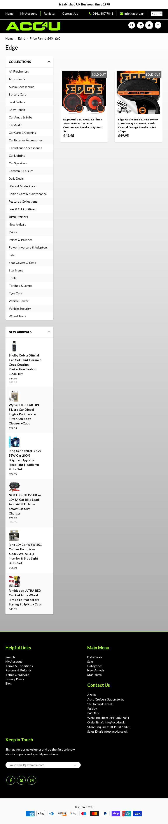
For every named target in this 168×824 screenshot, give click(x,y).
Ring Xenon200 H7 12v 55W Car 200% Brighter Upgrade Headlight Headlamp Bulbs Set (25, 460)
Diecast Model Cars (22, 186)
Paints (13, 232)
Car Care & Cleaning (22, 132)
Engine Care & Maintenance (28, 194)
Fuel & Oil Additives (22, 209)
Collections (20, 62)
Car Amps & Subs (20, 117)
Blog (8, 683)
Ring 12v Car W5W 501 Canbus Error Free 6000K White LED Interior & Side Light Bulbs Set (25, 554)
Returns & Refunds (18, 670)
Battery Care (17, 94)
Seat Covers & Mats (22, 262)
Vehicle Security (20, 308)
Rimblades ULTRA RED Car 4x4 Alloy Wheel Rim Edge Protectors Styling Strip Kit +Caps (25, 597)
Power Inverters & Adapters (28, 247)
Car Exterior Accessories (26, 140)
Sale (11, 255)
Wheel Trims (17, 316)
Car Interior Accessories (25, 148)
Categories (95, 666)
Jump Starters (18, 217)
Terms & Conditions (19, 666)
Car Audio (15, 125)
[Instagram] (31, 780)
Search (10, 657)
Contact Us (70, 13)
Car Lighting (17, 155)
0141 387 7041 (103, 13)
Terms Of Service (17, 674)
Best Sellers (17, 102)
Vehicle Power (18, 301)
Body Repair (17, 109)
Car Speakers (18, 163)
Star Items (16, 270)
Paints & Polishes (21, 240)
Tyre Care (15, 293)
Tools (12, 278)
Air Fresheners (19, 71)
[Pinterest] (21, 780)
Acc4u (89, 807)
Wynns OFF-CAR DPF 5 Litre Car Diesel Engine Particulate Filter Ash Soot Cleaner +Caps (24, 414)
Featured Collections (23, 201)
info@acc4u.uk (134, 13)
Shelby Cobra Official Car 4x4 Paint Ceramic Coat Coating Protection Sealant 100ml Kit (25, 364)
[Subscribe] (75, 765)
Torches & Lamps (20, 285)
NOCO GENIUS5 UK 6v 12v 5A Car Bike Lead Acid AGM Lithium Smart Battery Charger (25, 504)
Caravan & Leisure (21, 171)
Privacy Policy (14, 679)
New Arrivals (17, 224)
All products (17, 79)
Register (50, 13)
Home (9, 13)
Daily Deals (16, 178)
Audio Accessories (21, 87)
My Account (28, 13)
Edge (21, 38)
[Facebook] (10, 780)
